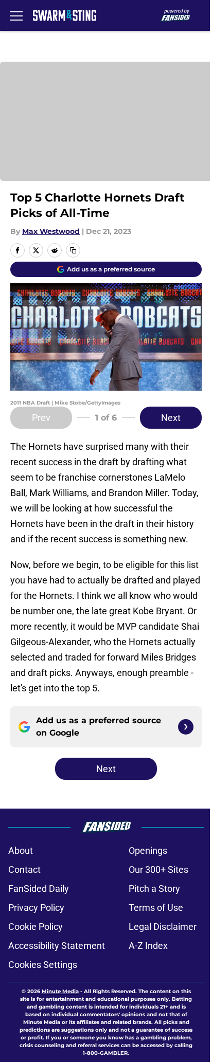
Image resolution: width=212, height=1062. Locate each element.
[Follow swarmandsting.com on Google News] (185, 727)
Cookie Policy (35, 926)
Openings (148, 850)
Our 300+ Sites (158, 869)
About (20, 850)
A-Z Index (148, 945)
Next (171, 417)
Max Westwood (51, 231)
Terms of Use (156, 907)
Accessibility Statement (56, 945)
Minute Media (60, 991)
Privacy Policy (36, 907)
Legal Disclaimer (163, 926)
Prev (41, 417)
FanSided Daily (38, 888)
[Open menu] (16, 15)
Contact (24, 869)
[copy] (73, 250)
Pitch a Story (154, 888)
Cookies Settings (42, 964)
